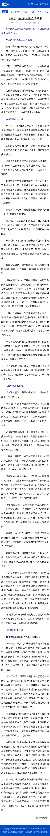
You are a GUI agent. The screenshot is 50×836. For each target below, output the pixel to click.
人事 (39, 12)
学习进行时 (15, 12)
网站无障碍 (44, 4)
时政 (32, 12)
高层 (25, 12)
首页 (5, 11)
